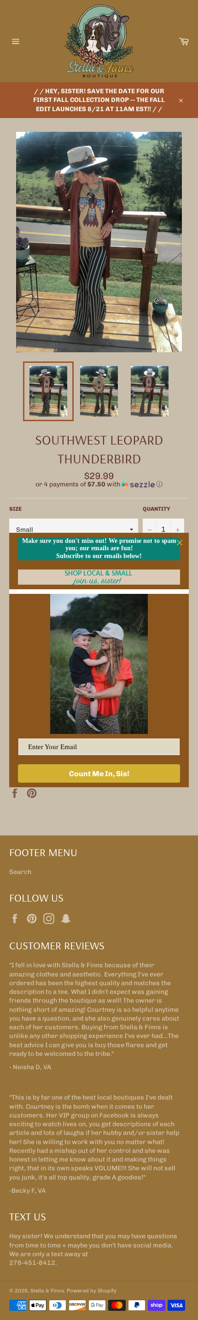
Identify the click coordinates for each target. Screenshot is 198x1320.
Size (15, 509)
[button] (99, 484)
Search (20, 872)
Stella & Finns (47, 1290)
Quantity (156, 509)
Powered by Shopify (91, 1290)
